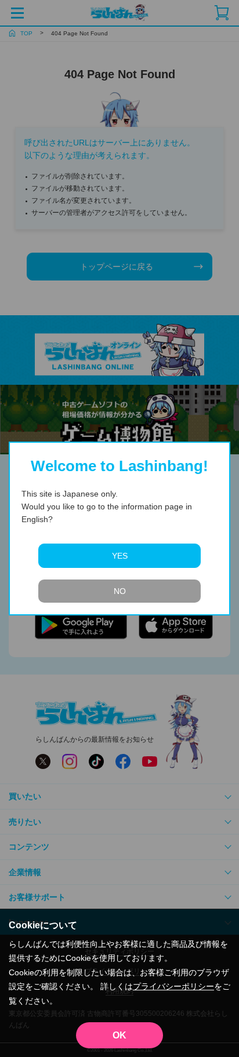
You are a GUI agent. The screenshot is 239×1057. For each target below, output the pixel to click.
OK (119, 1035)
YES (120, 555)
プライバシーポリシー (173, 986)
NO (120, 591)
